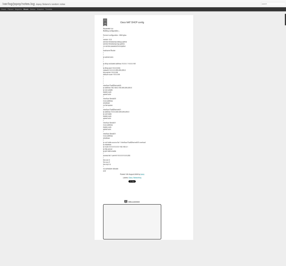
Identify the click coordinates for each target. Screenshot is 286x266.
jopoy (142, 174)
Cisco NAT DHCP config (132, 22)
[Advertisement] (173, 52)
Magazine (18, 9)
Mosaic (25, 9)
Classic (3, 9)
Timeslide (48, 9)
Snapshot (40, 9)
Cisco (130, 177)
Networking (137, 177)
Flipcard (10, 9)
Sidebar (33, 9)
